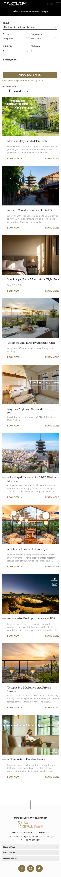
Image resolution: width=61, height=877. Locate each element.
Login (45, 11)
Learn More (52, 158)
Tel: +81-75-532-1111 (30, 840)
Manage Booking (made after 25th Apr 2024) (23, 80)
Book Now (13, 158)
